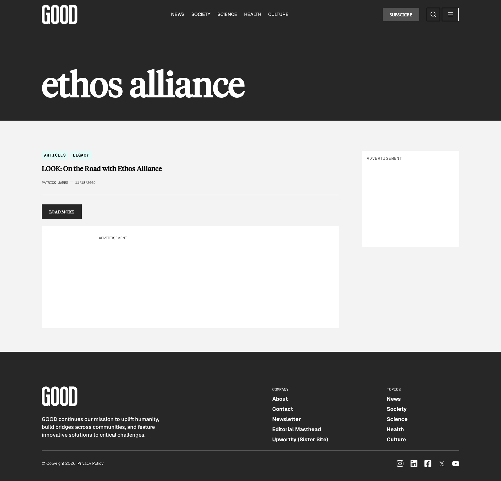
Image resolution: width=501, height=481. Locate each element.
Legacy (81, 155)
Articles (55, 155)
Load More (61, 211)
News (177, 14)
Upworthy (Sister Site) (300, 439)
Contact (282, 409)
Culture (278, 14)
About (280, 398)
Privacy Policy (90, 463)
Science (227, 14)
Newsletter (286, 419)
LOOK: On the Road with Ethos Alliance (102, 168)
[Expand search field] (433, 14)
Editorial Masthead (296, 429)
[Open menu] (450, 14)
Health (252, 14)
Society (200, 14)
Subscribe (401, 14)
